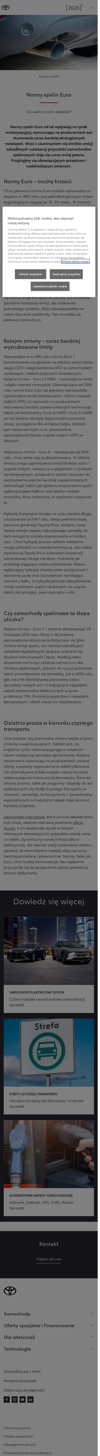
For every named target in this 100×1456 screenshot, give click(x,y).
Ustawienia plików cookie (50, 286)
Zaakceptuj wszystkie (66, 274)
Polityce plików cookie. (75, 261)
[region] (49, 252)
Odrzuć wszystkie (30, 274)
